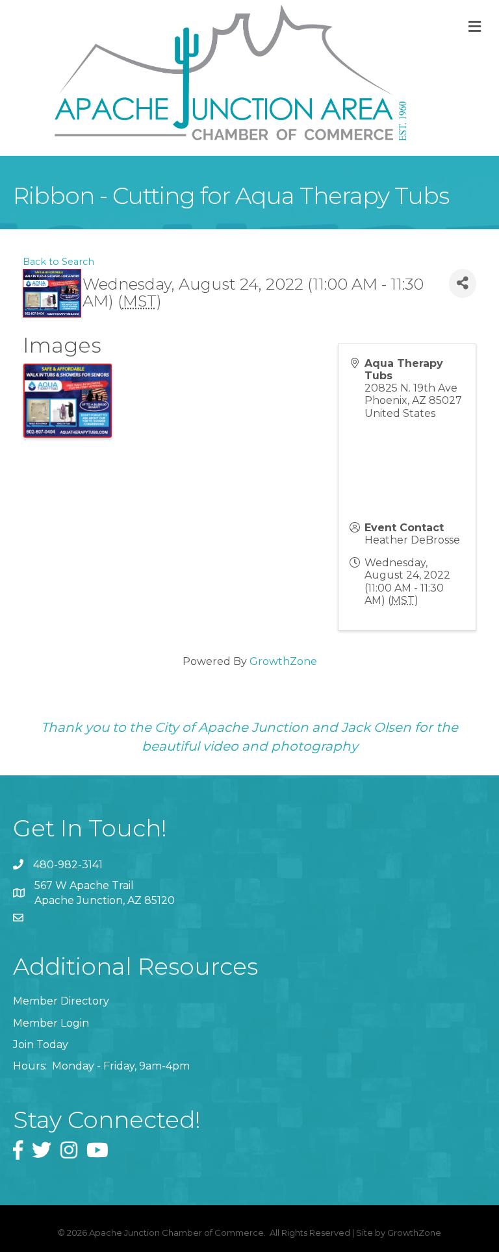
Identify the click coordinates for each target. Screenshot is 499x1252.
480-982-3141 (68, 864)
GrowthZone (283, 661)
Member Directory (61, 1001)
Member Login (51, 1023)
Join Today (40, 1044)
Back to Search (58, 262)
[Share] (462, 283)
